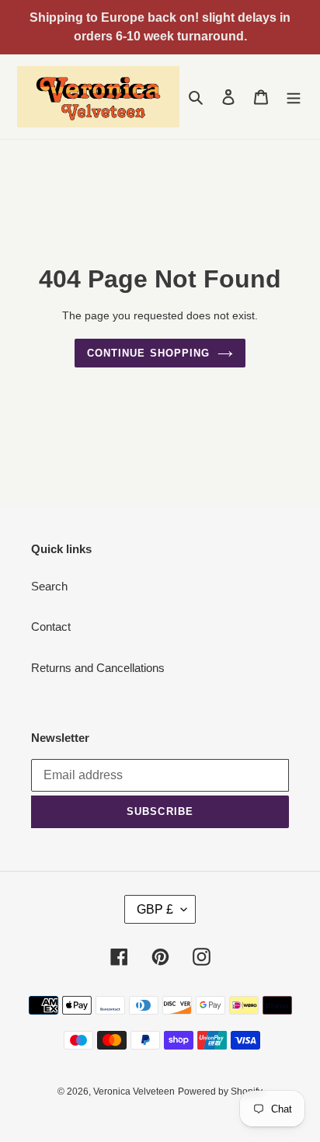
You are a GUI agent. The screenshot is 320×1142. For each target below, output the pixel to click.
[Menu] (293, 96)
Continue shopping (148, 353)
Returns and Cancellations (98, 667)
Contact (51, 626)
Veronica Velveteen (134, 1091)
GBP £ (155, 909)
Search (49, 586)
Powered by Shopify (220, 1091)
